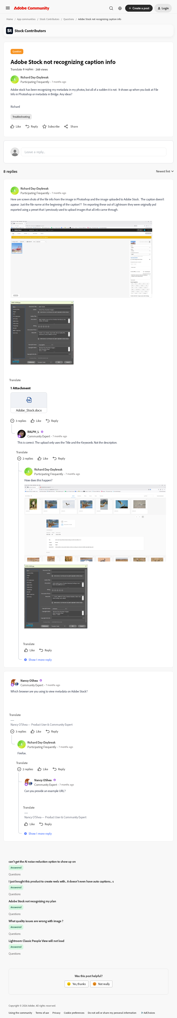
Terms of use (42, 1012)
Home (9, 19)
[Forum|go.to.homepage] (31, 8)
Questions (68, 19)
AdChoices (149, 1012)
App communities (26, 19)
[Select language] (120, 8)
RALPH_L (33, 431)
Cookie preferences (74, 1012)
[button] (7, 9)
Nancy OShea (29, 680)
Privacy (56, 1012)
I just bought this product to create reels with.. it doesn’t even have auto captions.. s (61, 881)
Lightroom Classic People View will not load (36, 941)
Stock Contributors (49, 19)
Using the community (20, 1012)
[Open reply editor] (88, 152)
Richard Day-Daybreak (35, 77)
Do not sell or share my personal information (112, 1012)
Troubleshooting (21, 116)
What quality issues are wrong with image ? (36, 921)
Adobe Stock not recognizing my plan (32, 901)
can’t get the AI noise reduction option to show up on (42, 861)
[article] (88, 305)
